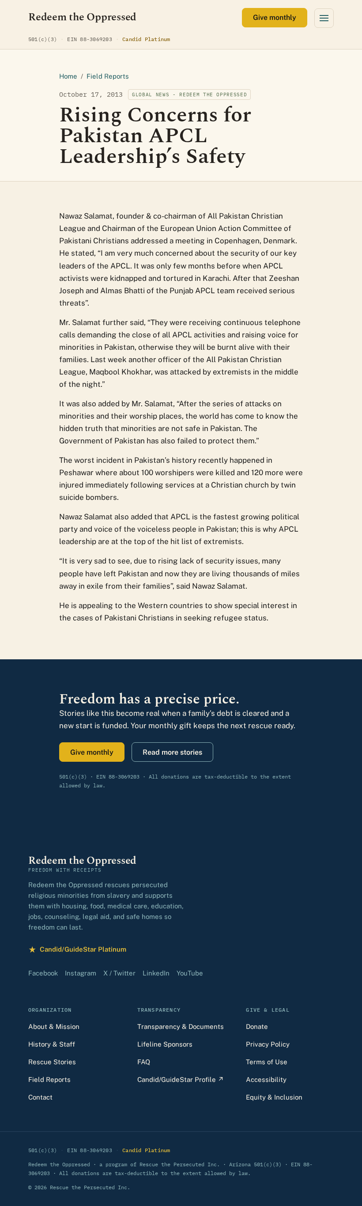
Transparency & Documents (180, 1026)
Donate (257, 1026)
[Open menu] (324, 18)
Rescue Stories (52, 1062)
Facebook (43, 973)
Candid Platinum (146, 38)
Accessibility (266, 1079)
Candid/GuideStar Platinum (77, 950)
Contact (40, 1097)
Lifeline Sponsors (164, 1044)
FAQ (143, 1062)
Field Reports (108, 76)
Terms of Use (266, 1062)
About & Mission (53, 1026)
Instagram (80, 973)
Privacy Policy (268, 1044)
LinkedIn (156, 973)
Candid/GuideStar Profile (180, 1079)
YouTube (190, 973)
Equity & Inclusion (274, 1097)
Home (68, 76)
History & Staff (51, 1044)
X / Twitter (119, 973)
